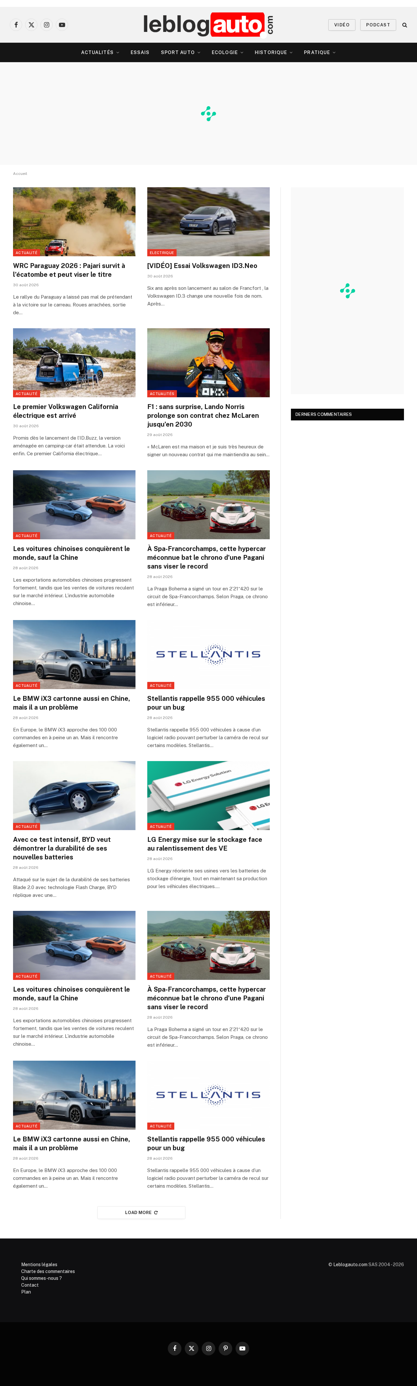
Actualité (26, 253)
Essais (140, 52)
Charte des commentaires (48, 1271)
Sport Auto (178, 52)
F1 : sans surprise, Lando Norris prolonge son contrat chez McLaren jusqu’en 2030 (203, 415)
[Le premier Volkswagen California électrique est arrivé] (74, 362)
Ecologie (225, 52)
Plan (26, 1291)
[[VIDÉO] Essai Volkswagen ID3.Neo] (208, 221)
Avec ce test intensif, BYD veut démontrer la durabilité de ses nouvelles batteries (62, 848)
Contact (30, 1285)
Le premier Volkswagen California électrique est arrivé (65, 411)
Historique (271, 52)
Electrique (162, 253)
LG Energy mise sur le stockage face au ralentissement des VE (204, 844)
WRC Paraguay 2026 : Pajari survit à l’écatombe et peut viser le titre (69, 270)
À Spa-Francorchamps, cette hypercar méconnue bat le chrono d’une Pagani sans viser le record (206, 557)
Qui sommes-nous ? (41, 1278)
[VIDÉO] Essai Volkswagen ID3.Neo (202, 266)
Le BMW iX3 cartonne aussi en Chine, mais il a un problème (71, 703)
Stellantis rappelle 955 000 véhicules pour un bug (206, 703)
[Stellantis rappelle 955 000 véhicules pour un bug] (208, 654)
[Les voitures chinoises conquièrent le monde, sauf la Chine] (74, 504)
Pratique (317, 52)
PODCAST (378, 24)
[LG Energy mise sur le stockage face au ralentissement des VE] (208, 795)
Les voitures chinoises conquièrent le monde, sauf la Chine (71, 553)
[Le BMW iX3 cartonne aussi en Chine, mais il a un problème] (74, 654)
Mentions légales (39, 1264)
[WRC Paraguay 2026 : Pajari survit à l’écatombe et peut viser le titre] (74, 221)
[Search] (404, 25)
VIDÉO (342, 24)
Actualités (97, 52)
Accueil (20, 173)
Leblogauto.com (350, 1264)
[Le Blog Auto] (208, 25)
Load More (138, 1212)
